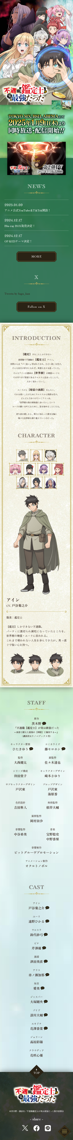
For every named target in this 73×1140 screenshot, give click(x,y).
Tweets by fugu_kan (17, 293)
